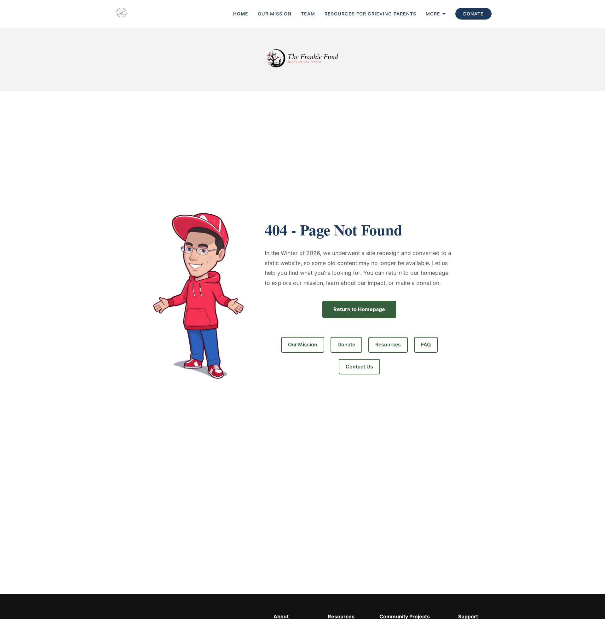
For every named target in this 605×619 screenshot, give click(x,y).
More (433, 13)
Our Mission (274, 13)
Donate (473, 13)
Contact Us (359, 366)
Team (308, 13)
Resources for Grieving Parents (370, 13)
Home (240, 13)
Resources (388, 344)
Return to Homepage (359, 309)
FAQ (426, 344)
